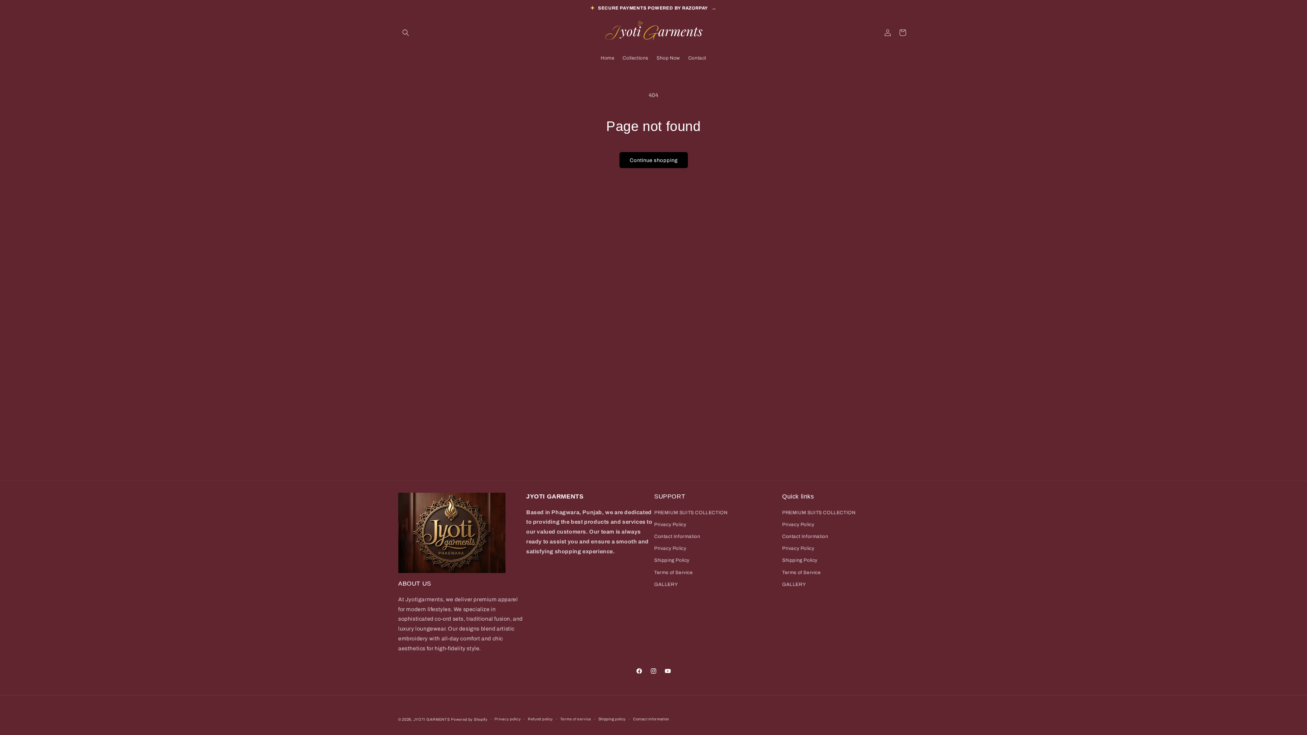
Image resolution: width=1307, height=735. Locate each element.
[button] (405, 32)
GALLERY (666, 584)
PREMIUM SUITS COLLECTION (690, 512)
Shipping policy (612, 719)
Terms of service (575, 719)
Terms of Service (673, 572)
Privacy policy (508, 719)
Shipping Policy (672, 560)
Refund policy (540, 719)
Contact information (651, 719)
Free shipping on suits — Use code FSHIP (653, 8)
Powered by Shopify (469, 719)
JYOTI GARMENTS (432, 719)
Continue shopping (654, 160)
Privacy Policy (670, 524)
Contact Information (677, 536)
